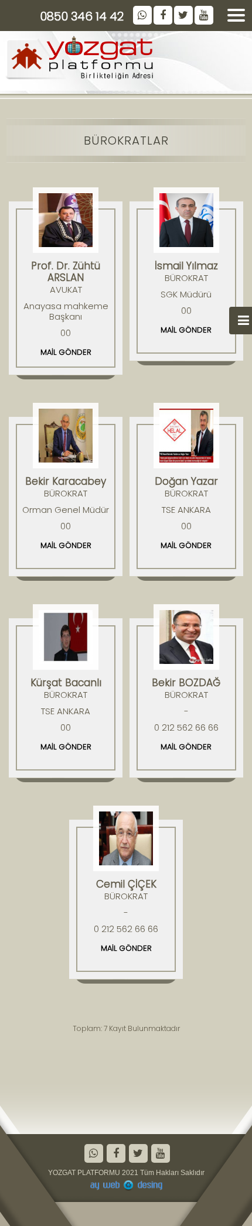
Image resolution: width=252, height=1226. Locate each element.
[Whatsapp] (93, 1154)
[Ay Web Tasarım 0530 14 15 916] (126, 1185)
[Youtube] (159, 1154)
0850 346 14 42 (82, 16)
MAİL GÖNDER (65, 352)
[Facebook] (115, 1154)
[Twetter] (137, 1154)
